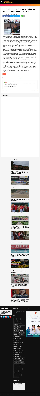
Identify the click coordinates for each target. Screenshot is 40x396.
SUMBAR (19, 366)
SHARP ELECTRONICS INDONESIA (19, 364)
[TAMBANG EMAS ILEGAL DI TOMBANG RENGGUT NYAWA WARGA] (20, 193)
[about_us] (5, 82)
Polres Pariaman (16, 356)
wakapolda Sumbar (17, 374)
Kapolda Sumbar (17, 336)
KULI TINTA (16, 340)
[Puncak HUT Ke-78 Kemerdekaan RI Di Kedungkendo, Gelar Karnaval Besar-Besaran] (20, 207)
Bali (14, 318)
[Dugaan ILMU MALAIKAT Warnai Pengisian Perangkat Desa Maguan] (20, 180)
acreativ (38, 394)
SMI (14, 366)
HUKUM (21, 330)
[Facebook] (5, 86)
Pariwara (20, 350)
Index (31, 4)
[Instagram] (9, 86)
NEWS (21, 346)
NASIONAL (15, 346)
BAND (18, 318)
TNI (14, 368)
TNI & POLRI (19, 368)
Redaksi (34, 4)
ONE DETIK (6, 394)
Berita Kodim (21, 320)
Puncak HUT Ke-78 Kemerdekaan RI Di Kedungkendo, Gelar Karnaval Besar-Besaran (20, 213)
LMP (22, 342)
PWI (14, 360)
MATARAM (15, 344)
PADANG (19, 348)
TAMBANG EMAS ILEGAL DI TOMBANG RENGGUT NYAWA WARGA (20, 200)
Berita (15, 320)
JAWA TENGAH (21, 334)
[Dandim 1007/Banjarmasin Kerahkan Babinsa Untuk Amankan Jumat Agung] (20, 235)
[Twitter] (7, 86)
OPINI (15, 348)
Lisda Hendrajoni (16, 342)
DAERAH (15, 324)
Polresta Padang (17, 358)
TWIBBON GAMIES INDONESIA (18, 372)
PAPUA (15, 350)
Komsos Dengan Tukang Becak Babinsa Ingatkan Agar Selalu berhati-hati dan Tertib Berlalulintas (19, 286)
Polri (22, 358)
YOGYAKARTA (16, 376)
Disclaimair (27, 4)
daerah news (21, 324)
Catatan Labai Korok (17, 322)
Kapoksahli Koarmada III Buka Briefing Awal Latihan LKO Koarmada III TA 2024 (19, 10)
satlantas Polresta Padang (18, 362)
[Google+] (15, 86)
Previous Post (33, 90)
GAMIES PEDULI (16, 328)
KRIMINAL (20, 338)
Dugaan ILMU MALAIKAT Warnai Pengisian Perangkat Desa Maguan (19, 186)
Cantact (18, 4)
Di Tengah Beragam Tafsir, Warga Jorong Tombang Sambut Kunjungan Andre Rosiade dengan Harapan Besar (20, 227)
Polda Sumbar (16, 354)
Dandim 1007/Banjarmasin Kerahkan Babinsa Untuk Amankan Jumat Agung (20, 241)
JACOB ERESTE (21, 332)
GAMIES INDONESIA (17, 326)
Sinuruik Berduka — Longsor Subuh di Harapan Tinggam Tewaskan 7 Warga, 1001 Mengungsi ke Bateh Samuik (19, 172)
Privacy (22, 4)
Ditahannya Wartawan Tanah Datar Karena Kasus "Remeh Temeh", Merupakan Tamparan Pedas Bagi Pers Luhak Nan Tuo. (20, 300)
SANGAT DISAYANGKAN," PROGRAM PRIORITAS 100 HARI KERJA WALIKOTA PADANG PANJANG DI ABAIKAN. (20, 255)
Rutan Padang (20, 360)
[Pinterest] (13, 86)
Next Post (5, 90)
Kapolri (15, 338)
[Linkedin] (11, 86)
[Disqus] (20, 113)
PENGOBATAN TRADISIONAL (18, 352)
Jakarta (15, 334)
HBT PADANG (16, 330)
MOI (20, 344)
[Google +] (6, 317)
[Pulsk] (10, 317)
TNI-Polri (15, 370)
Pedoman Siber (13, 4)
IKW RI (15, 332)
